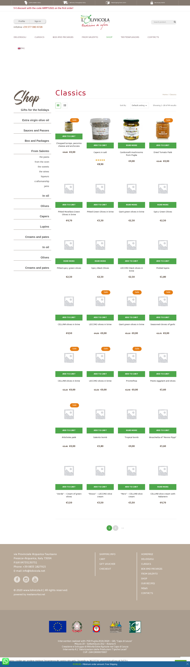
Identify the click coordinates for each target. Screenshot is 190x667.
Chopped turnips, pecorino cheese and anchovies (69, 144)
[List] (65, 105)
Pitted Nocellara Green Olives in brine (69, 213)
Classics (39, 37)
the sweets (43, 167)
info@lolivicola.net (34, 571)
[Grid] (58, 105)
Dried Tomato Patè (163, 152)
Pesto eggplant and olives (163, 381)
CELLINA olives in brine (69, 324)
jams (46, 186)
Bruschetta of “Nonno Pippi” (162, 437)
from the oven (42, 162)
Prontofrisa (131, 381)
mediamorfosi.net (36, 594)
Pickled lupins (162, 268)
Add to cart (69, 136)
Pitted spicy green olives (69, 268)
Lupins (44, 226)
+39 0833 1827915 (34, 567)
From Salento (90, 37)
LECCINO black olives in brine (131, 269)
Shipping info (107, 554)
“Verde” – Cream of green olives (69, 495)
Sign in (38, 21)
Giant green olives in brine (131, 212)
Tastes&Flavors (130, 37)
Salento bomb (100, 437)
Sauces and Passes (36, 130)
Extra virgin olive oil (35, 120)
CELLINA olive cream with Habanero (162, 495)
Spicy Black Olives (100, 268)
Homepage (147, 554)
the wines (44, 171)
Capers (44, 216)
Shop (109, 37)
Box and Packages (63, 37)
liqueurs (45, 176)
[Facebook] (17, 579)
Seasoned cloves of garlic (162, 324)
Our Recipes (148, 583)
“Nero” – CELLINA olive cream (132, 495)
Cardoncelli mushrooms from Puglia (131, 153)
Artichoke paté (69, 437)
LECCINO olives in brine (100, 324)
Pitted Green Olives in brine (100, 212)
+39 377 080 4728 (32, 27)
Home (165, 95)
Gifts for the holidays (35, 109)
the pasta (44, 157)
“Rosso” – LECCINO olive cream (100, 495)
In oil (45, 195)
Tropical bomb (132, 437)
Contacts (153, 37)
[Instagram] (26, 579)
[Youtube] (35, 579)
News (144, 588)
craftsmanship (41, 181)
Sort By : (123, 105)
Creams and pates (37, 236)
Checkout (105, 569)
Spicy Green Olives (163, 212)
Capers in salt (100, 152)
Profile (21, 21)
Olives (45, 206)
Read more (131, 145)
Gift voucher (107, 564)
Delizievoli (20, 37)
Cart (102, 559)
